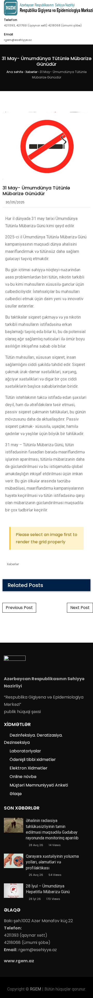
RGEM (35, 989)
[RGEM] (48, 8)
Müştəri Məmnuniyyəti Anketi (39, 785)
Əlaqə (16, 794)
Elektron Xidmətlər (29, 768)
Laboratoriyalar (25, 751)
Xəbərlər (13, 564)
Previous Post (19, 608)
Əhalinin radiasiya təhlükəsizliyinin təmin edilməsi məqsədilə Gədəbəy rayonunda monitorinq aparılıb (52, 829)
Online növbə (23, 777)
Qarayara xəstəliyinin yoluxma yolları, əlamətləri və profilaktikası (52, 862)
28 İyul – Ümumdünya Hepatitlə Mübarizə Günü (48, 889)
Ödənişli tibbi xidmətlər (33, 759)
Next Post (80, 608)
